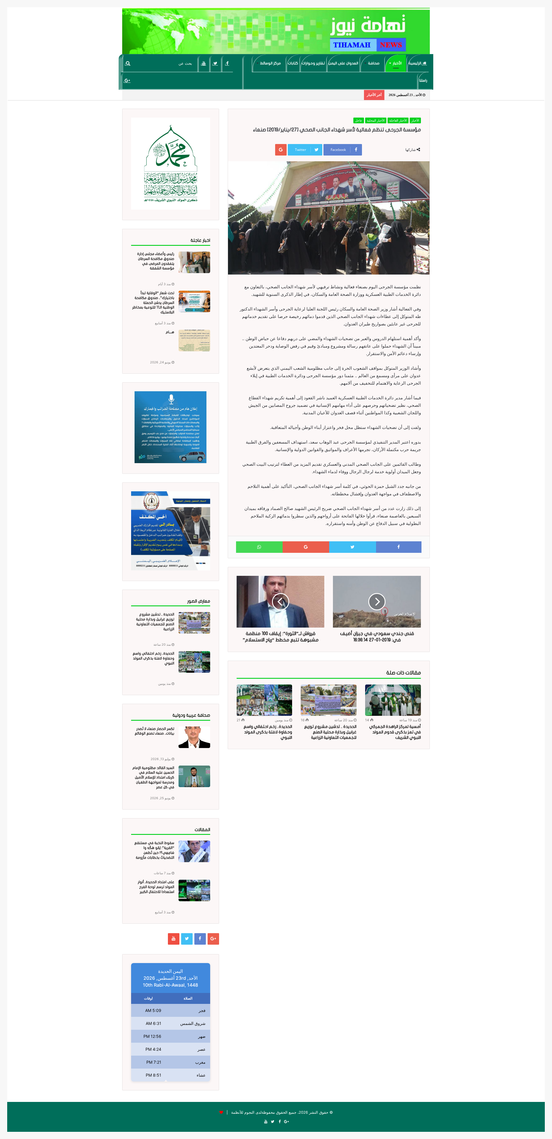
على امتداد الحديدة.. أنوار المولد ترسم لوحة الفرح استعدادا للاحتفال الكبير (156, 886)
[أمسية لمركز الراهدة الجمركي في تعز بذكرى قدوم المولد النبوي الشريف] (393, 700)
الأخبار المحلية (376, 120)
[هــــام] (194, 340)
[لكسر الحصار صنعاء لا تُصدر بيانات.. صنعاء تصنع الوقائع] (194, 737)
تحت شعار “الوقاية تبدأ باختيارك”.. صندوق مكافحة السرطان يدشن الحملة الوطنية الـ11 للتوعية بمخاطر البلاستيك (153, 302)
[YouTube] (204, 63)
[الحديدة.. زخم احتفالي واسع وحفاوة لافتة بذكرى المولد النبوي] (264, 700)
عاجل (358, 120)
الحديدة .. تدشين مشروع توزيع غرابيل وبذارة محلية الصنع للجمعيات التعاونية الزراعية (330, 732)
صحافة (373, 63)
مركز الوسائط (270, 63)
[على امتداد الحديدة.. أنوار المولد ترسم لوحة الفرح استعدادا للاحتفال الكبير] (194, 890)
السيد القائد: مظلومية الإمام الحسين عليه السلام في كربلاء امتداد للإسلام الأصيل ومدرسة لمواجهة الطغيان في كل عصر (153, 777)
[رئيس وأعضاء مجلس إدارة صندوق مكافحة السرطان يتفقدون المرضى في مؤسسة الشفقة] (194, 262)
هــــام (170, 332)
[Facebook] (227, 63)
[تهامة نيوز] (276, 33)
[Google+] (127, 80)
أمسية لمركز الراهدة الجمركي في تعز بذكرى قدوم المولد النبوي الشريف (395, 732)
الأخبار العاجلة (398, 120)
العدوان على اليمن (343, 63)
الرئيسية (415, 63)
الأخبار (397, 63)
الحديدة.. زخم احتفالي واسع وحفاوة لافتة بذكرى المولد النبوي (268, 732)
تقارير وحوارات (313, 63)
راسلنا (423, 80)
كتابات (293, 63)
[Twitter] (215, 63)
